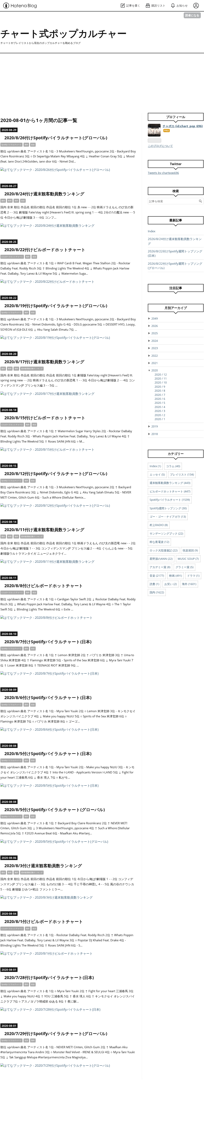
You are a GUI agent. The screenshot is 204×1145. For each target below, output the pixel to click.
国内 (3, 200)
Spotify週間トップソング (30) (168, 508)
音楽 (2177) (157, 575)
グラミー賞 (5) (184, 567)
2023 (154, 348)
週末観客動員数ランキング (32, 368)
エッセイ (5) (157, 474)
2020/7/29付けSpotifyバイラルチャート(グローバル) (55, 1033)
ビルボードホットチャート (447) (170, 491)
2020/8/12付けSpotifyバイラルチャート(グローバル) (55, 473)
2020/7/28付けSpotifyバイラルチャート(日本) (49, 977)
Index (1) (155, 466)
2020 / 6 (160, 399)
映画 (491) (175, 575)
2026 (154, 326)
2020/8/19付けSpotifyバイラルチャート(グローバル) (55, 305)
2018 (154, 434)
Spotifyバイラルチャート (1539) (170, 500)
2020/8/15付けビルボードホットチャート (44, 417)
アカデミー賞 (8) (160, 567)
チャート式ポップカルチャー (63, 33)
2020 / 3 (160, 411)
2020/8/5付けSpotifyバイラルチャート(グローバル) (54, 809)
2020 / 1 (160, 419)
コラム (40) (173, 466)
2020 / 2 (160, 415)
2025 (154, 333)
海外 (26, 144)
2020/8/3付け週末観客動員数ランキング (43, 865)
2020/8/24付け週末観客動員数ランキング (44, 194)
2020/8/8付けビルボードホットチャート (43, 585)
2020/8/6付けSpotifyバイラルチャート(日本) (47, 697)
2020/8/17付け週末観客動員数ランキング (44, 361)
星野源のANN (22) (161, 559)
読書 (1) (154, 584)
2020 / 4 (160, 407)
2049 (154, 318)
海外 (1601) (189, 584)
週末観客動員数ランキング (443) (170, 483)
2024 (154, 341)
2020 (154, 370)
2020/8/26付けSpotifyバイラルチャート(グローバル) (55, 137)
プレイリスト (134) (182, 474)
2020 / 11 (161, 378)
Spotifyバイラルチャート (11, 144)
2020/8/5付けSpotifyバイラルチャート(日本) (47, 753)
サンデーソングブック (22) (166, 533)
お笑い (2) (170, 584)
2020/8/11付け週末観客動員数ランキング (44, 529)
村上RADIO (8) (159, 525)
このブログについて (160, 146)
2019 (154, 426)
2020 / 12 (161, 374)
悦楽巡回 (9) (190, 550)
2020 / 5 (160, 403)
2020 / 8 (160, 390)
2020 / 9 (160, 386)
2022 (154, 355)
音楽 (33, 144)
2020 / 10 (161, 382)
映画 (10, 200)
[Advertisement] (102, 81)
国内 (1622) (157, 592)
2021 (154, 363)
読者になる (192, 15)
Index (151, 231)
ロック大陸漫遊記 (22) (164, 550)
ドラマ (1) (193, 575)
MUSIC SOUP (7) (188, 559)
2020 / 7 (160, 395)
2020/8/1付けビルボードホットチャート (43, 921)
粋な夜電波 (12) (159, 542)
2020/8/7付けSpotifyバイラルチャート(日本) (47, 641)
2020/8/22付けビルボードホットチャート (44, 249)
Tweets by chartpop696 (163, 173)
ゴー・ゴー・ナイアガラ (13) (168, 516)
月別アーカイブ (176, 308)
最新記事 (175, 220)
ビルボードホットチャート (12, 256)
